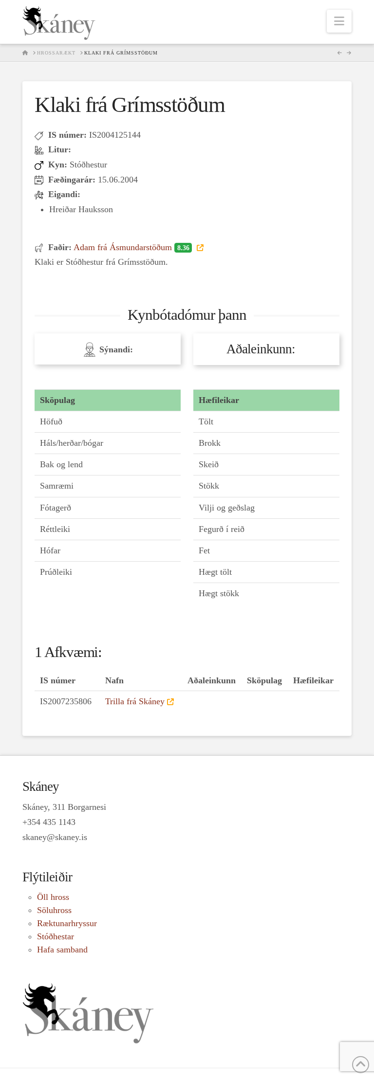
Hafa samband (62, 949)
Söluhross (54, 910)
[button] (339, 21)
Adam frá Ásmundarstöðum (131, 247)
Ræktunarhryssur (67, 923)
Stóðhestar (55, 936)
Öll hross (53, 897)
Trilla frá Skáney (135, 701)
